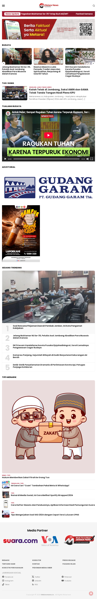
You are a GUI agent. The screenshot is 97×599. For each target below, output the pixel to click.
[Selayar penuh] (91, 159)
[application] (48, 135)
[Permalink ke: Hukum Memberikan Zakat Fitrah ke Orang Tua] (48, 426)
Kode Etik (36, 560)
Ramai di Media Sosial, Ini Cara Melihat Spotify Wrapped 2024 (42, 495)
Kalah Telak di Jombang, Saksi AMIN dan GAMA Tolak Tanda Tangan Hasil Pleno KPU (58, 91)
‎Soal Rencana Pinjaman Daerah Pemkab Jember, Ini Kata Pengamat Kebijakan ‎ (47, 327)
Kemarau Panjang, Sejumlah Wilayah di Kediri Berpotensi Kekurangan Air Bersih (50, 356)
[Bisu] (87, 159)
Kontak (36, 564)
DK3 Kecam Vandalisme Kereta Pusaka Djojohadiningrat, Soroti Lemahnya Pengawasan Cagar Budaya (77, 71)
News (49, 87)
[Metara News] (48, 5)
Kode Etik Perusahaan (12, 568)
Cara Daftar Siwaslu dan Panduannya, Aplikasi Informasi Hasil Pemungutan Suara (53, 505)
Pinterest (67, 577)
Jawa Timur (42, 87)
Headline (32, 87)
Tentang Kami (8, 564)
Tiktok (7, 584)
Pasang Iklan (69, 564)
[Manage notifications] (91, 593)
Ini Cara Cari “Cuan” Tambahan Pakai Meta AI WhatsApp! (40, 485)
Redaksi (5, 560)
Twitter (37, 577)
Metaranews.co (47, 594)
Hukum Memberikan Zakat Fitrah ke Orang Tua (25, 477)
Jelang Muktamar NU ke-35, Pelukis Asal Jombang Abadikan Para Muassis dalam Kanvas (16, 70)
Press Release (69, 560)
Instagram (9, 581)
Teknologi (15, 483)
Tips (8, 475)
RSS (36, 584)
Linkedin (38, 581)
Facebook (9, 577)
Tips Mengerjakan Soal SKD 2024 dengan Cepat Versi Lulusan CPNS (45, 515)
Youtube (67, 581)
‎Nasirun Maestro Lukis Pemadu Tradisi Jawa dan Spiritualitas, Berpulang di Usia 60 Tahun (47, 70)
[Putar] (5, 159)
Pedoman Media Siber (42, 568)
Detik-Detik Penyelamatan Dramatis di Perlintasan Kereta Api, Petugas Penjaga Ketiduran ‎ (49, 366)
